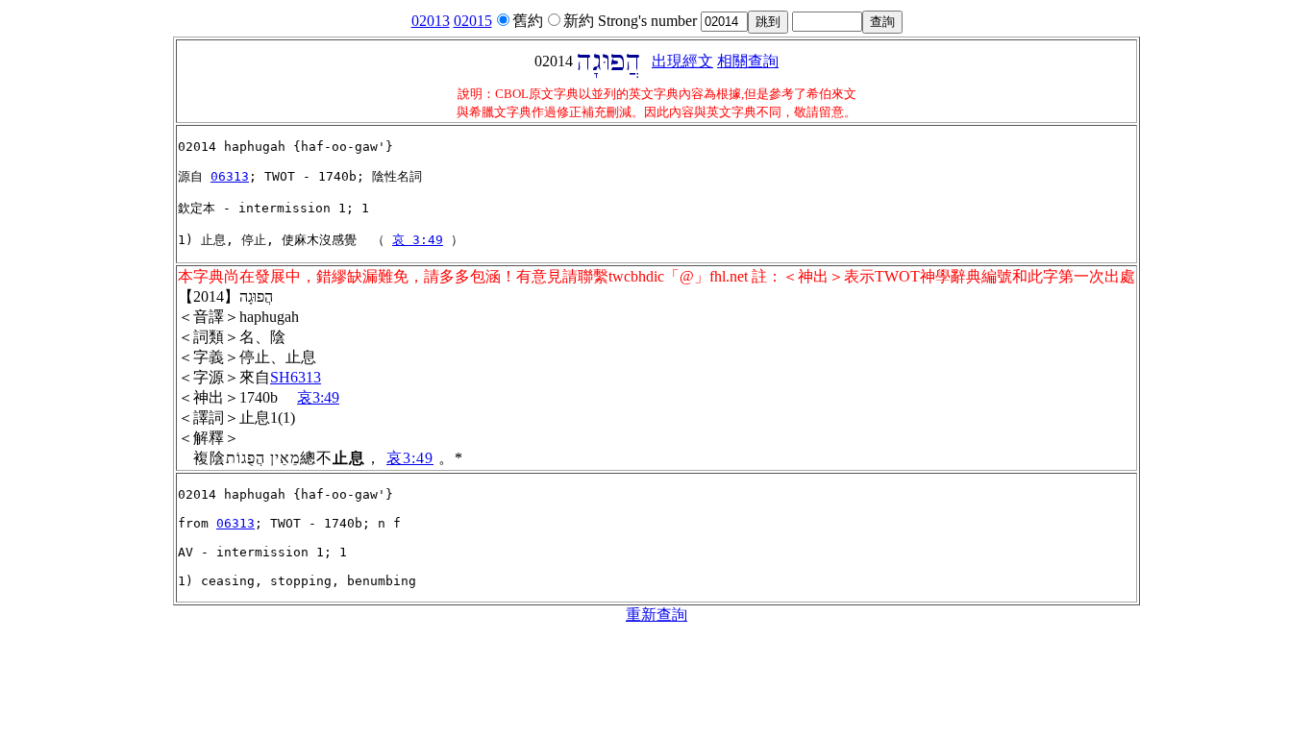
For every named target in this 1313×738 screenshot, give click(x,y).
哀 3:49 (417, 240)
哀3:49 (318, 397)
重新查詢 (656, 614)
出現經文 (682, 61)
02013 (430, 20)
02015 (473, 20)
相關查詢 (748, 61)
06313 (230, 176)
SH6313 (295, 377)
